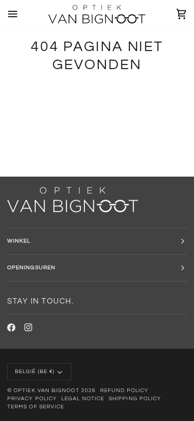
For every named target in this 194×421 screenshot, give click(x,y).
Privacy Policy (32, 399)
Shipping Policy (135, 399)
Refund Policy (124, 390)
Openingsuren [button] (31, 268)
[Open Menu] (20, 14)
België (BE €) (35, 371)
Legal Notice (82, 399)
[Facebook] (11, 327)
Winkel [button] (18, 241)
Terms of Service (35, 407)
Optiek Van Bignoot (46, 390)
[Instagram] (28, 327)
